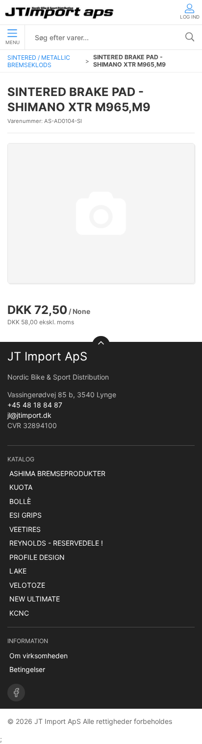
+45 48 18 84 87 (34, 405)
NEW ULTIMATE (34, 599)
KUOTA (20, 487)
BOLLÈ (20, 501)
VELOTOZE (27, 585)
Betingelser (27, 669)
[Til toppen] (101, 345)
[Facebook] (16, 692)
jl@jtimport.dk (29, 415)
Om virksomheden (38, 655)
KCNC (19, 613)
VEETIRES (25, 529)
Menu (12, 42)
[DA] (60, 12)
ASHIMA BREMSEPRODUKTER (57, 473)
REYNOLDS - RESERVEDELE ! (56, 543)
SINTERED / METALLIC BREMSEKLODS (38, 61)
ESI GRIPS (25, 515)
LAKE (17, 571)
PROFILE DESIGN (37, 557)
